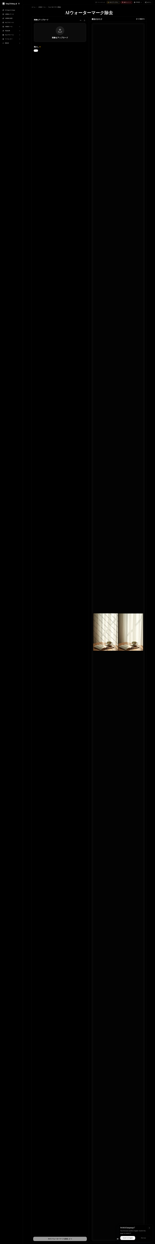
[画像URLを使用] (80, 20)
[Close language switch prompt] (149, 1228)
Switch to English (128, 1238)
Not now (143, 1238)
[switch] (36, 50)
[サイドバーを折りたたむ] (19, 3)
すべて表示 (139, 19)
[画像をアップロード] (84, 20)
